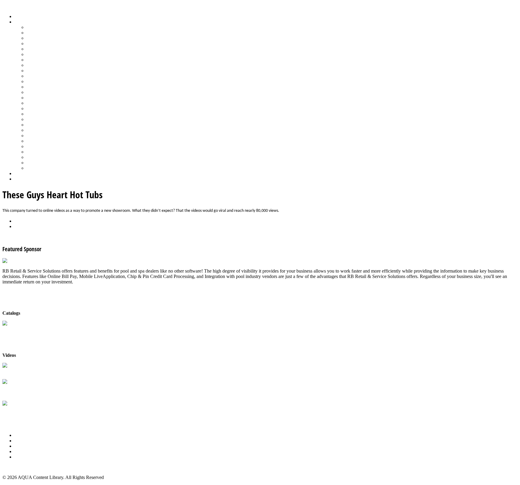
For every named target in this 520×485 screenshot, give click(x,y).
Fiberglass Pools (41, 48)
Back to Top (14, 467)
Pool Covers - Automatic (49, 86)
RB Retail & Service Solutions (31, 371)
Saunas (33, 124)
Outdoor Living (41, 168)
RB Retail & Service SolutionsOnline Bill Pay (31, 412)
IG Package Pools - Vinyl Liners (57, 70)
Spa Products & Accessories (53, 135)
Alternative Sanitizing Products (55, 27)
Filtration (35, 54)
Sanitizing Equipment (46, 119)
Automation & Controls (48, 38)
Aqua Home (26, 173)
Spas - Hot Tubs (41, 141)
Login (20, 178)
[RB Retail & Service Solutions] (33, 260)
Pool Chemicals (41, 81)
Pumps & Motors (42, 103)
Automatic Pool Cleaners (50, 32)
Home (20, 16)
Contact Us (25, 451)
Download (24, 226)
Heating (34, 65)
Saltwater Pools (41, 162)
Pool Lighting (39, 97)
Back (19, 221)
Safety (32, 113)
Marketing (36, 157)
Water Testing (39, 151)
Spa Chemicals (40, 130)
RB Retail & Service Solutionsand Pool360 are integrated (31, 390)
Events (20, 446)
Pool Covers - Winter (46, 92)
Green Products (41, 59)
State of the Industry (45, 146)
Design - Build (40, 43)
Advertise (23, 440)
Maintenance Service (46, 76)
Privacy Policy (28, 456)
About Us (23, 435)
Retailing (35, 108)
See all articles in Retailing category (36, 236)
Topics (20, 21)
